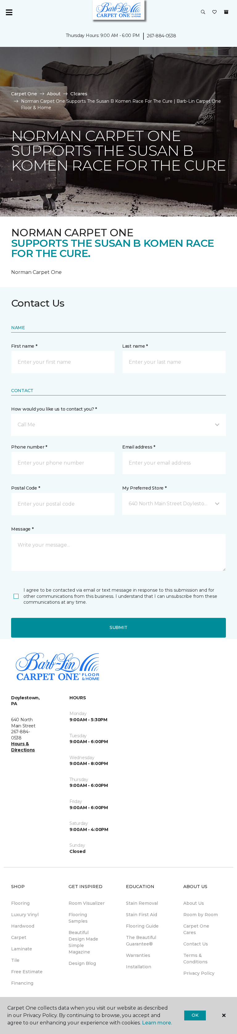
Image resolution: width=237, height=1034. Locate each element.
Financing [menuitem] (22, 983)
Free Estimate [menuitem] (27, 971)
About (53, 94)
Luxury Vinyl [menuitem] (25, 914)
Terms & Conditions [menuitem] (195, 959)
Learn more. (157, 1023)
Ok (195, 1015)
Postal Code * (25, 488)
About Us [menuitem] (193, 903)
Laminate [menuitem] (21, 949)
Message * (22, 529)
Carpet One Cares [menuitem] (196, 929)
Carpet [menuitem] (18, 937)
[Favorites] (214, 12)
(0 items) (226, 12)
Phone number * (29, 447)
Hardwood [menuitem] (22, 926)
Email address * (138, 447)
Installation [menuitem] (138, 967)
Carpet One (24, 94)
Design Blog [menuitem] (82, 963)
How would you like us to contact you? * (54, 409)
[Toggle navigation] (9, 12)
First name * (24, 346)
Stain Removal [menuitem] (142, 903)
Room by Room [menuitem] (200, 914)
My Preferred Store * (144, 488)
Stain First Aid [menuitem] (141, 914)
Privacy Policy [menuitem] (198, 973)
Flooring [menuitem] (20, 903)
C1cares (78, 94)
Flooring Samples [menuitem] (78, 918)
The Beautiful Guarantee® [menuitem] (141, 941)
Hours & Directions (23, 747)
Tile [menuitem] (15, 960)
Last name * (135, 346)
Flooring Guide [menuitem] (142, 926)
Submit (118, 627)
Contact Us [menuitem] (195, 944)
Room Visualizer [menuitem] (87, 903)
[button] (203, 12)
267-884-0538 (161, 36)
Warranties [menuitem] (138, 955)
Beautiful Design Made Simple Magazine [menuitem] (83, 942)
